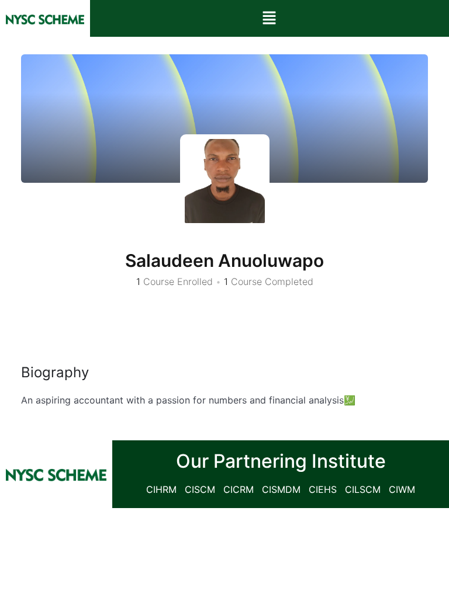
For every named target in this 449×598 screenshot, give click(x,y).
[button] (269, 18)
